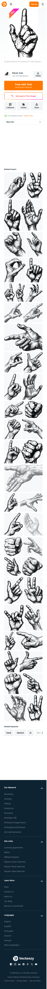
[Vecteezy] (4, 4)
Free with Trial (23, 85)
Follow (38, 76)
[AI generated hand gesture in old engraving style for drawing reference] (12, 213)
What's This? (28, 116)
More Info (10, 122)
